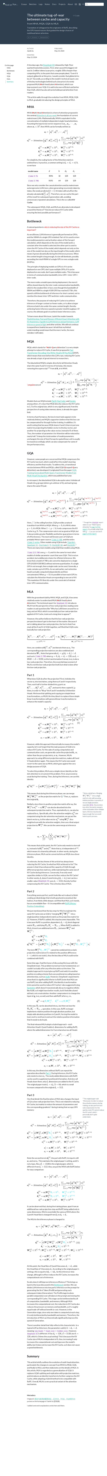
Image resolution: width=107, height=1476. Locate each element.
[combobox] (94, 4)
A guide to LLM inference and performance (57, 322)
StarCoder (61, 401)
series (33, 542)
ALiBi (47, 977)
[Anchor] (36, 106)
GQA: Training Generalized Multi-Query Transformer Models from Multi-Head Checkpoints (52, 473)
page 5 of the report (89, 534)
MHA (8, 68)
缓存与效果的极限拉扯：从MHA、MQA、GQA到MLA (55, 1399)
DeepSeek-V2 (48, 65)
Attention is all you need (46, 115)
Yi (50, 545)
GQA (8, 76)
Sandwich (31, 988)
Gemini (72, 401)
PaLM (54, 401)
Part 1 (48, 1073)
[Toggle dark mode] (83, 4)
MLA (8, 79)
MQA (9, 73)
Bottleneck (11, 71)
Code (77, 16)
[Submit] (86, 4)
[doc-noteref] (63, 796)
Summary (10, 82)
